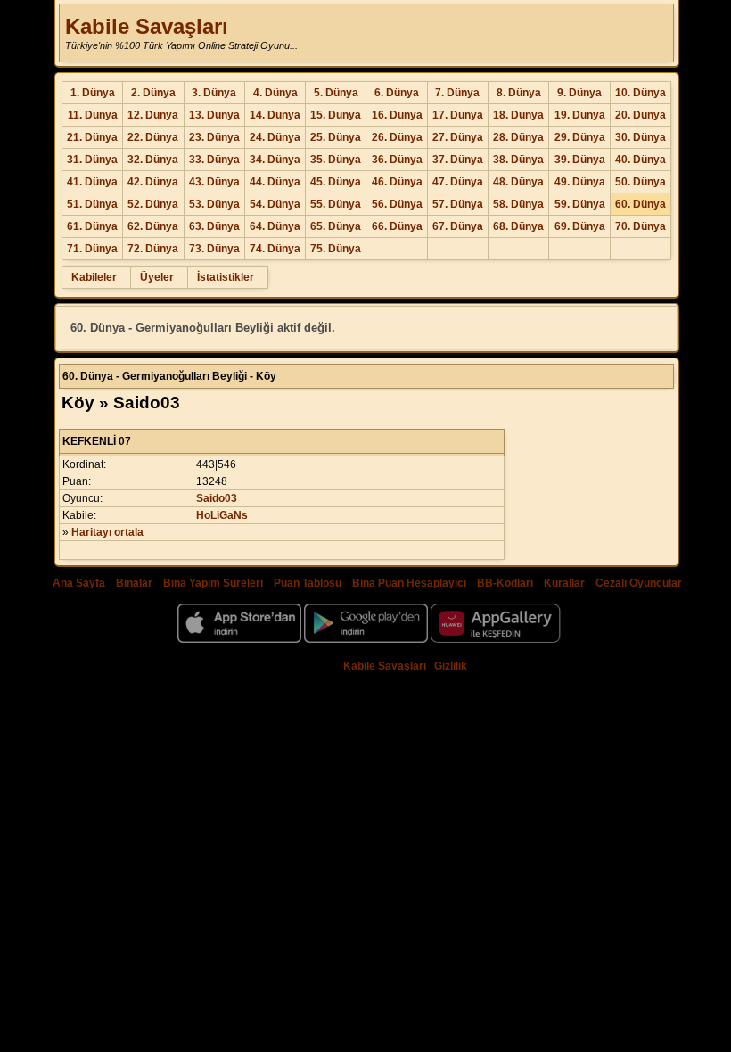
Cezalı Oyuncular (638, 583)
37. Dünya (457, 159)
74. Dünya (275, 248)
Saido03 (216, 498)
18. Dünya (518, 115)
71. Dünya (92, 248)
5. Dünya (336, 92)
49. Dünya (579, 182)
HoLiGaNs (222, 515)
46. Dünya (397, 182)
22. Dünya (152, 137)
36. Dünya (397, 159)
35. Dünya (335, 159)
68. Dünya (518, 226)
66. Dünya (397, 226)
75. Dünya (335, 248)
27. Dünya (457, 137)
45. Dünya (335, 182)
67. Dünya (457, 226)
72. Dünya (152, 248)
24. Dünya (275, 137)
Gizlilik (450, 666)
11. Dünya (93, 115)
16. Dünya (397, 115)
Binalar (134, 583)
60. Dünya (640, 204)
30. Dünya (640, 137)
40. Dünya (640, 159)
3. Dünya (214, 92)
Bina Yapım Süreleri (213, 583)
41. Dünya (92, 182)
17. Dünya (457, 115)
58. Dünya (518, 204)
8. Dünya (519, 92)
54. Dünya (275, 204)
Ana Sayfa (79, 583)
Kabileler (94, 277)
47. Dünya (457, 182)
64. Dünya (275, 226)
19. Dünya (579, 115)
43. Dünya (214, 182)
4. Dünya (275, 92)
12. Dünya (152, 115)
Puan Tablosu (307, 583)
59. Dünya (579, 204)
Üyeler (157, 277)
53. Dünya (214, 204)
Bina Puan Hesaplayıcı (409, 583)
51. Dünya (92, 204)
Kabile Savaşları (146, 26)
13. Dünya (214, 115)
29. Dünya (579, 137)
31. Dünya (92, 159)
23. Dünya (214, 137)
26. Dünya (397, 137)
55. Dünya (335, 204)
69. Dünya (579, 226)
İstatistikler (225, 277)
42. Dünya (152, 182)
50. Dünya (640, 182)
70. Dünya (640, 226)
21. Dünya (92, 137)
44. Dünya (275, 182)
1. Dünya (92, 92)
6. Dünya (396, 92)
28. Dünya (518, 137)
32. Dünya (152, 159)
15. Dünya (335, 115)
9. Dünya (579, 92)
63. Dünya (214, 226)
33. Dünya (214, 159)
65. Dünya (335, 226)
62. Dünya (152, 226)
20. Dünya (640, 115)
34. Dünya (275, 159)
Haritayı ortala (107, 532)
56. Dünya (397, 204)
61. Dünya (92, 226)
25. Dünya (335, 137)
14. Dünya (275, 115)
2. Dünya (153, 92)
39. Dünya (579, 159)
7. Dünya (457, 92)
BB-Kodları (505, 583)
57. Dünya (457, 204)
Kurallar (564, 583)
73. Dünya (214, 248)
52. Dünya (152, 204)
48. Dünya (518, 182)
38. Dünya (518, 159)
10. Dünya (640, 92)
